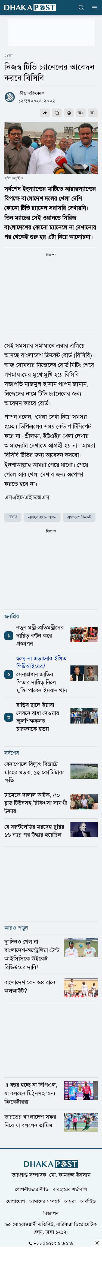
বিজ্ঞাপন (51, 1213)
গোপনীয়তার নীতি (31, 1189)
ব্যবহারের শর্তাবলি (70, 1189)
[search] (81, 7)
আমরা (70, 1201)
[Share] (45, 113)
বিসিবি (13, 517)
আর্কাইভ (88, 1201)
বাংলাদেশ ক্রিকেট (79, 517)
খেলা (8, 56)
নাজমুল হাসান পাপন (42, 517)
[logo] (30, 7)
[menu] (93, 7)
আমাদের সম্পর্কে (44, 1201)
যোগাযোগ (15, 1201)
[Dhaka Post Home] (51, 1164)
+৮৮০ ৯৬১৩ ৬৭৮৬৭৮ (54, 1243)
